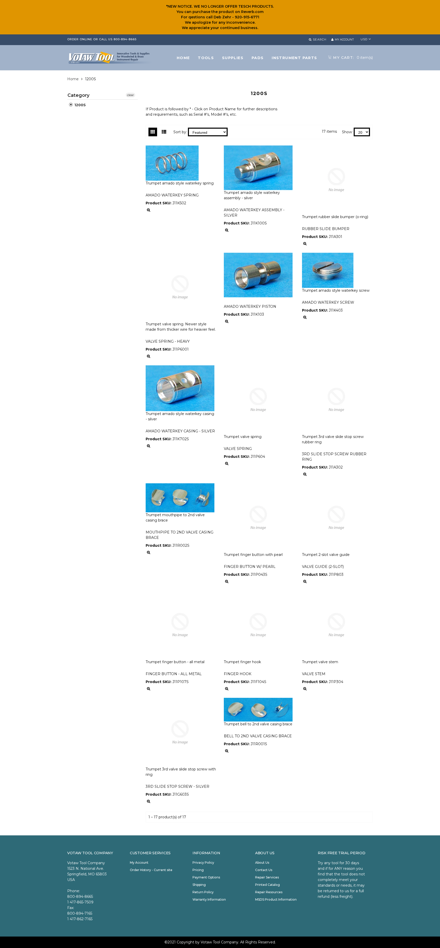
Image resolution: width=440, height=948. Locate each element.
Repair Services (267, 877)
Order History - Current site (151, 870)
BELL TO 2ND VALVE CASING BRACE (258, 736)
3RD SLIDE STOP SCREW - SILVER (177, 786)
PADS (258, 58)
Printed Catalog (267, 885)
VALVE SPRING (238, 448)
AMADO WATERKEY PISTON (250, 306)
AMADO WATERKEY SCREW (328, 302)
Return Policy (203, 892)
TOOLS (206, 58)
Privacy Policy (203, 862)
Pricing (198, 870)
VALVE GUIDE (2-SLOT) (323, 566)
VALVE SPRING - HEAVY (168, 341)
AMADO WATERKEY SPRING (172, 195)
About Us (262, 862)
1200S (79, 105)
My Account (139, 862)
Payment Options (206, 877)
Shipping (199, 885)
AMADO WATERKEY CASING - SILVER (180, 431)
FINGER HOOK (237, 674)
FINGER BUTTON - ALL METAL (174, 674)
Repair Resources (268, 892)
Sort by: (180, 132)
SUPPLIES (232, 58)
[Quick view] (148, 210)
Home (73, 79)
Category (78, 95)
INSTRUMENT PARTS (294, 58)
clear (130, 95)
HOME (183, 58)
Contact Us (263, 870)
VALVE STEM (313, 674)
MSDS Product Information (276, 899)
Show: (347, 132)
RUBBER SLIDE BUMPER (325, 228)
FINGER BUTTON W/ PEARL (250, 566)
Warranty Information (209, 899)
